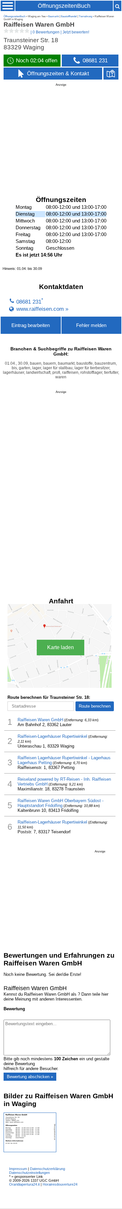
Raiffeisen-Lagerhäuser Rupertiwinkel (52, 736)
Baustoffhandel (69, 16)
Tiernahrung (85, 16)
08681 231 (28, 302)
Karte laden (60, 647)
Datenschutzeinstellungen (29, 1173)
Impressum (18, 1169)
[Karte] (110, 74)
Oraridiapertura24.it (24, 1184)
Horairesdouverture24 (60, 1184)
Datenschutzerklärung (47, 1169)
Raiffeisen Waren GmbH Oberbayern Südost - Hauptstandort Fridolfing (60, 803)
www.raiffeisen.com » (42, 309)
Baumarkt (53, 16)
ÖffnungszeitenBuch (64, 6)
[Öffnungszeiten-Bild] (30, 1150)
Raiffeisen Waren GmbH (40, 719)
